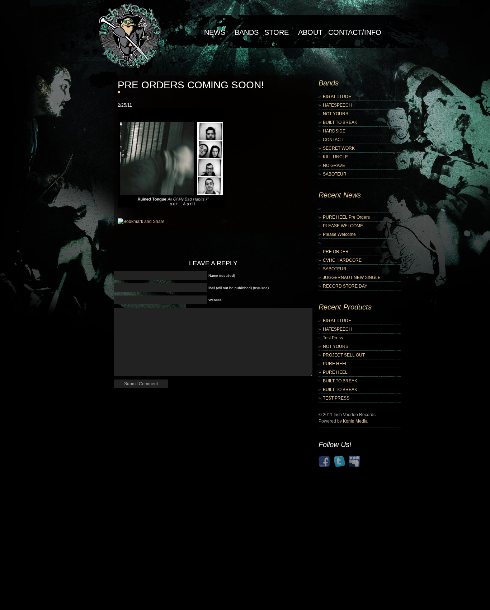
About (310, 32)
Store (276, 32)
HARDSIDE (334, 131)
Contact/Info (354, 32)
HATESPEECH (337, 105)
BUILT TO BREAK (340, 122)
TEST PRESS (336, 398)
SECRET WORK (339, 148)
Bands (247, 32)
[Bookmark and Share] (141, 221)
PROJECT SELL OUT (344, 355)
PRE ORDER (336, 251)
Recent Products (345, 307)
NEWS (214, 32)
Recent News (340, 195)
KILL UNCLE (335, 156)
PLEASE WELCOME (343, 225)
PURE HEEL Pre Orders (346, 217)
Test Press (333, 337)
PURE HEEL (335, 363)
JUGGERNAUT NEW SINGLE (352, 277)
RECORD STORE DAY (345, 286)
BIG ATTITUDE (337, 96)
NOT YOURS (335, 113)
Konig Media (355, 421)
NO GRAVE (334, 165)
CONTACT (333, 139)
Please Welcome (339, 234)
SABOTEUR (335, 174)
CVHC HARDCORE (342, 260)
